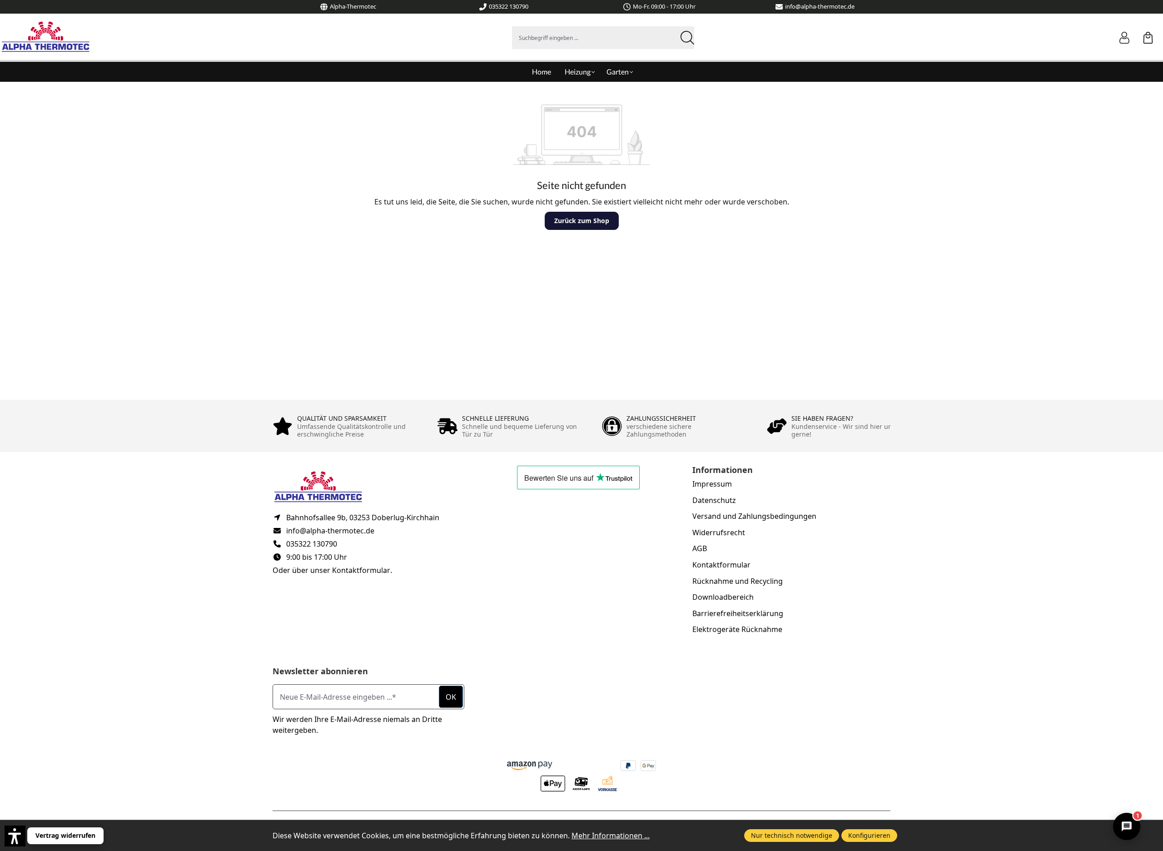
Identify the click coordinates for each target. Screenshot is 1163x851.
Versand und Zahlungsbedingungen (754, 516)
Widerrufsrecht (718, 532)
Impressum (712, 484)
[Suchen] (686, 37)
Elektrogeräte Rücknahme (737, 629)
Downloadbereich (723, 597)
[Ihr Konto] (1128, 37)
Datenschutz (714, 500)
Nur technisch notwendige (791, 835)
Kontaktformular (361, 570)
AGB (699, 548)
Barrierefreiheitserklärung (737, 613)
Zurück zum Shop (581, 220)
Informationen (722, 470)
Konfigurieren (869, 835)
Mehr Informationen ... (611, 836)
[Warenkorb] (1148, 38)
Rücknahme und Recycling (737, 581)
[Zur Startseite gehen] (45, 36)
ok (451, 697)
